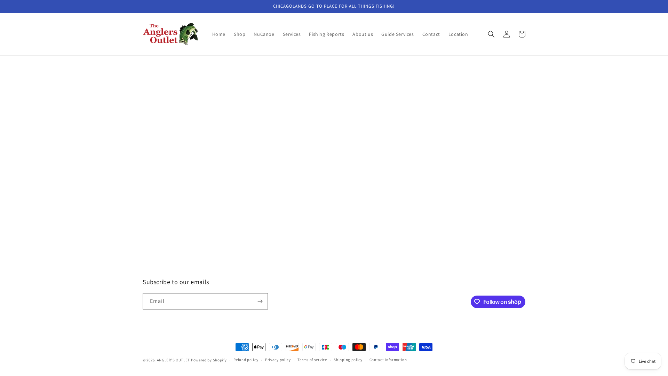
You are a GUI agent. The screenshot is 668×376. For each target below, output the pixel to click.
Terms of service (312, 359)
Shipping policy (348, 359)
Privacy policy (278, 359)
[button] (491, 34)
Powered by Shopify (209, 360)
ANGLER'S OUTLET (173, 360)
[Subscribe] (260, 301)
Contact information (388, 359)
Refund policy (245, 359)
